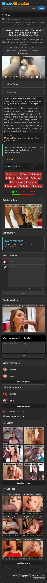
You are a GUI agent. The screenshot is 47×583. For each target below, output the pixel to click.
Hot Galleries (9, 488)
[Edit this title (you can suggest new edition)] (40, 30)
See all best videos (23, 483)
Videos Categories (11, 363)
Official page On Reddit (16, 411)
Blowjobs (15, 48)
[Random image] (21, 504)
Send (23, 355)
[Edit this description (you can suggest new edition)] (42, 99)
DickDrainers (14, 166)
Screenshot (24, 53)
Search (41, 8)
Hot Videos (8, 423)
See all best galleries (23, 563)
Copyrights (24, 575)
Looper (24, 50)
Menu (7, 14)
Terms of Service (37, 575)
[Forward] (44, 215)
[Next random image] (43, 318)
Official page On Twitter (15, 416)
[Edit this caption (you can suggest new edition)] (43, 40)
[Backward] (3, 215)
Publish (23, 293)
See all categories (23, 381)
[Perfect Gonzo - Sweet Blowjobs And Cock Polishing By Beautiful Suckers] (24, 318)
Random (35, 50)
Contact (15, 575)
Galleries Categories (12, 387)
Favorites (13, 50)
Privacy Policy (39, 579)
